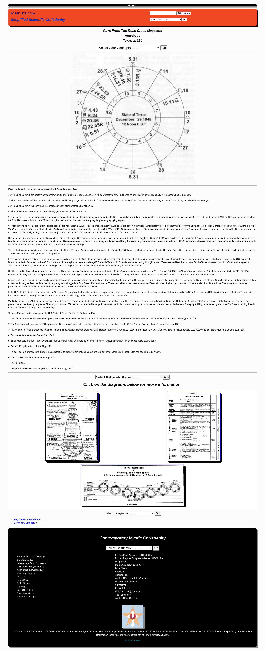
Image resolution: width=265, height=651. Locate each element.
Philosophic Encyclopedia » (30, 566)
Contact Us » (121, 585)
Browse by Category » (25, 523)
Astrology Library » (26, 573)
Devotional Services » (126, 581)
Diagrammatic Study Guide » (129, 565)
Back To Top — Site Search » (31, 557)
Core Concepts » (25, 560)
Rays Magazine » (25, 593)
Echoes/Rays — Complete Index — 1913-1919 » (139, 558)
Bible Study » (23, 583)
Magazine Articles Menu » (27, 519)
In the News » (121, 568)
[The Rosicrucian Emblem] (132, 616)
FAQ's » (21, 576)
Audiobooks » (122, 575)
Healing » (21, 586)
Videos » (119, 571)
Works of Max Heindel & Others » (131, 578)
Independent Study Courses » (31, 563)
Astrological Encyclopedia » (30, 570)
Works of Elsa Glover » (126, 598)
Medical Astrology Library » (128, 591)
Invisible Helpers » (26, 590)
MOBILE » (132, 5)
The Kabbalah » (123, 595)
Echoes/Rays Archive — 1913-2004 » (133, 555)
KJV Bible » (23, 580)
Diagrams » (120, 561)
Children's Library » (26, 596)
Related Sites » (122, 588)
